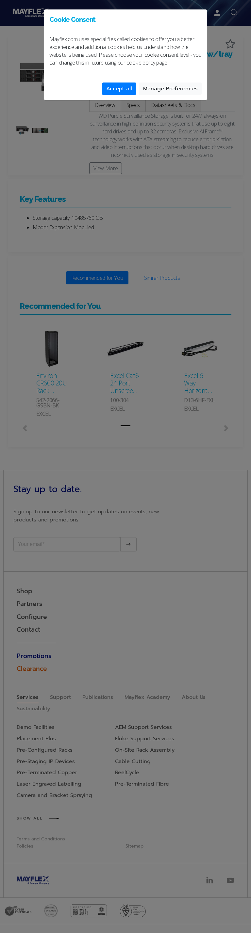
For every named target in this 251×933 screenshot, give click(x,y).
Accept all (119, 89)
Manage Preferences (170, 89)
